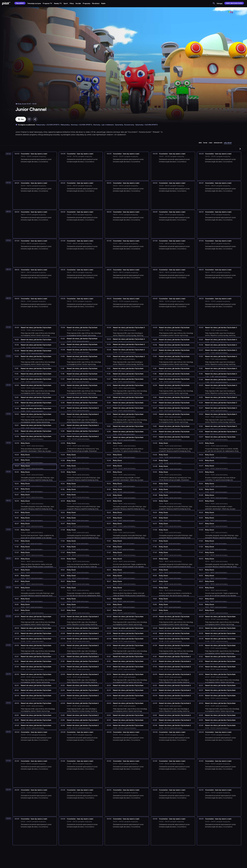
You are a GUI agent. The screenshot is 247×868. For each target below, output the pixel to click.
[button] (240, 149)
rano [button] (210, 143)
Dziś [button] (200, 143)
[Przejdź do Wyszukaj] (214, 3)
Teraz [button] (205, 143)
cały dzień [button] (228, 143)
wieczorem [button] (218, 143)
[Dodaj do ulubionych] (29, 119)
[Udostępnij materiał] (35, 119)
